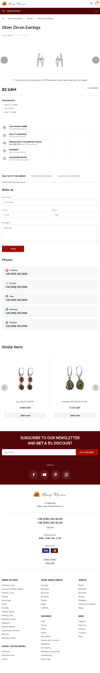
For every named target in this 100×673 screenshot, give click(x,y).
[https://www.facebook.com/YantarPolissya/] (33, 474)
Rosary (81, 596)
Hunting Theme (8, 611)
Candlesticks (46, 655)
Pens (43, 621)
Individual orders (9, 638)
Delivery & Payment (69, 176)
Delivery (81, 629)
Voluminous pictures (11, 630)
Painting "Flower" (9, 619)
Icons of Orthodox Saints (12, 589)
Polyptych (6, 623)
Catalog (81, 621)
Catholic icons (8, 592)
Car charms (46, 647)
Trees (43, 629)
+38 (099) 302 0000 (16, 273)
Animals (5, 607)
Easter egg (45, 659)
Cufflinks (45, 607)
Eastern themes (8, 626)
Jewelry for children (86, 604)
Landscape (6, 600)
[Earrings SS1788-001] (25, 379)
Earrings (30, 18)
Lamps (4, 659)
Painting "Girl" (7, 615)
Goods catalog (13, 11)
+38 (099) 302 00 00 (50, 522)
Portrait (5, 596)
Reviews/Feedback (41, 176)
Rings (43, 604)
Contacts (82, 632)
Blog (80, 636)
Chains (44, 600)
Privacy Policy (50, 559)
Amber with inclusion (50, 640)
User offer (50, 563)
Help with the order (14, 176)
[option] (41, 178)
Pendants (45, 596)
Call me (50, 527)
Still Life (5, 634)
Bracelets (45, 589)
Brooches (45, 592)
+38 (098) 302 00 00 (50, 519)
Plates (43, 632)
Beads (81, 585)
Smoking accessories (50, 651)
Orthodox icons (8, 585)
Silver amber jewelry (15, 18)
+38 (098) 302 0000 (16, 287)
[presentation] (4, 60)
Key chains (45, 636)
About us (82, 625)
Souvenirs (6, 651)
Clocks (44, 625)
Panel (4, 604)
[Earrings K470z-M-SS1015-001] (75, 379)
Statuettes (45, 644)
